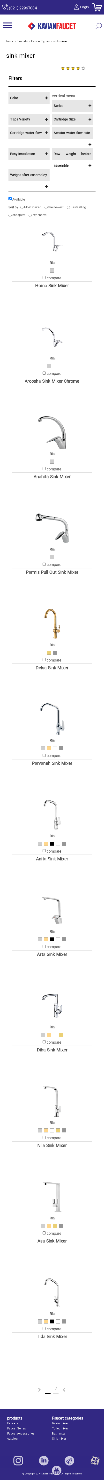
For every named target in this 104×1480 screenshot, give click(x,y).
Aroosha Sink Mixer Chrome (52, 381)
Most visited (32, 207)
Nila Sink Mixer (52, 1146)
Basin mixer (60, 1423)
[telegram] (69, 1460)
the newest (56, 207)
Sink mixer (59, 1439)
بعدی (70, 1390)
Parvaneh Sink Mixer (52, 763)
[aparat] (95, 1460)
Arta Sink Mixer (52, 954)
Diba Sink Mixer (52, 1050)
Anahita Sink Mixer (52, 477)
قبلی (34, 1390)
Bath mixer (59, 1434)
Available (18, 199)
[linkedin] (44, 1460)
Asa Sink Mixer (52, 1241)
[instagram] (18, 1460)
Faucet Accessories (21, 1434)
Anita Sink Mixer (52, 859)
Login (84, 7)
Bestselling (78, 207)
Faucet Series (16, 1429)
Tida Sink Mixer (52, 1337)
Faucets (12, 1423)
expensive (39, 215)
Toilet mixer (60, 1429)
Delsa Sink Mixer (52, 668)
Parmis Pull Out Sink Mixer (52, 572)
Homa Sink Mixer (52, 286)
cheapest (18, 215)
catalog (12, 1439)
